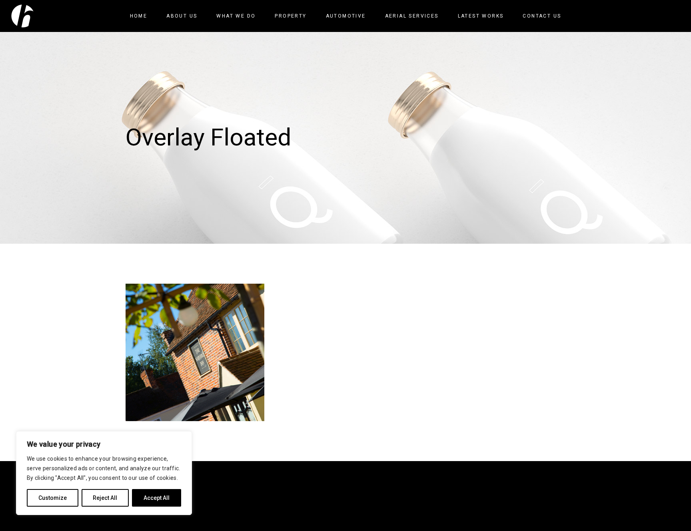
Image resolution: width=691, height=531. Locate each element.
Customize (52, 498)
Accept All (157, 498)
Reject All (105, 498)
